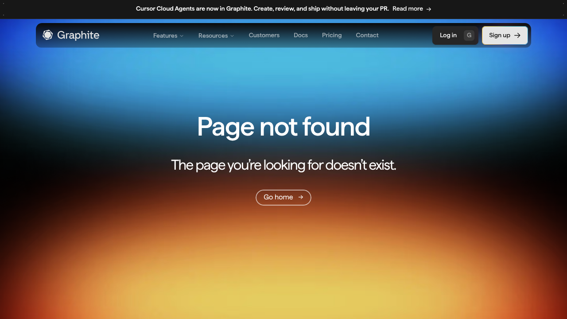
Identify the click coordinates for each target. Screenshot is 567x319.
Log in (455, 35)
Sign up (499, 35)
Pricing (332, 35)
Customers (264, 35)
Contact (367, 35)
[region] (283, 9)
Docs (301, 35)
